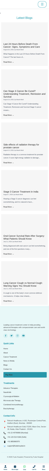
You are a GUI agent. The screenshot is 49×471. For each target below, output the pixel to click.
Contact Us (7, 369)
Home (5, 349)
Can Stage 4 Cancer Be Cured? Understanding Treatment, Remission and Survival (24, 94)
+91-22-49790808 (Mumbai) (17, 433)
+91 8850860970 (13, 441)
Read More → (8, 62)
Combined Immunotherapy (13, 405)
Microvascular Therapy (12, 400)
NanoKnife (7, 392)
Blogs (5, 365)
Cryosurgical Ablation (11, 396)
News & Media (8, 361)
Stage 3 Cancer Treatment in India (20, 191)
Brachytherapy (8, 409)
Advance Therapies (10, 388)
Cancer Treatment (10, 357)
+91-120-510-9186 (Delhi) (16, 437)
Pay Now (9, 375)
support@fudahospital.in (16, 446)
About (5, 353)
